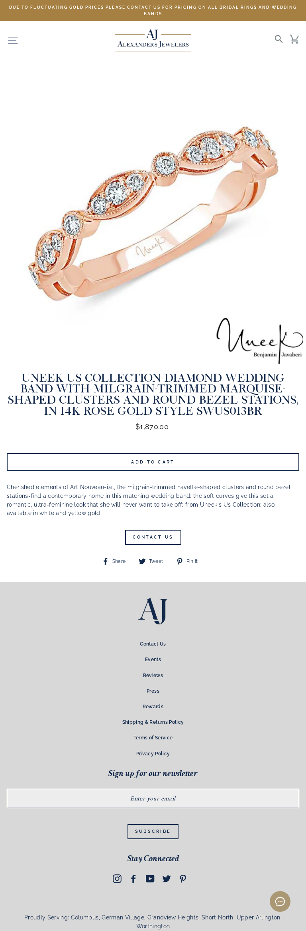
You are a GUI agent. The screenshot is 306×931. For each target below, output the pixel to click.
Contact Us (153, 537)
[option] (153, 10)
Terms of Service (153, 738)
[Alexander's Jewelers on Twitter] (166, 878)
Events (153, 659)
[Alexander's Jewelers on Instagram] (117, 878)
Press (153, 691)
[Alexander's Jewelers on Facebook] (133, 878)
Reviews (153, 675)
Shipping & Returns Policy (153, 722)
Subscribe (153, 831)
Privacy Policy (153, 754)
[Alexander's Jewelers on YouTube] (150, 878)
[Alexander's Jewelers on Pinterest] (182, 878)
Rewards (153, 706)
